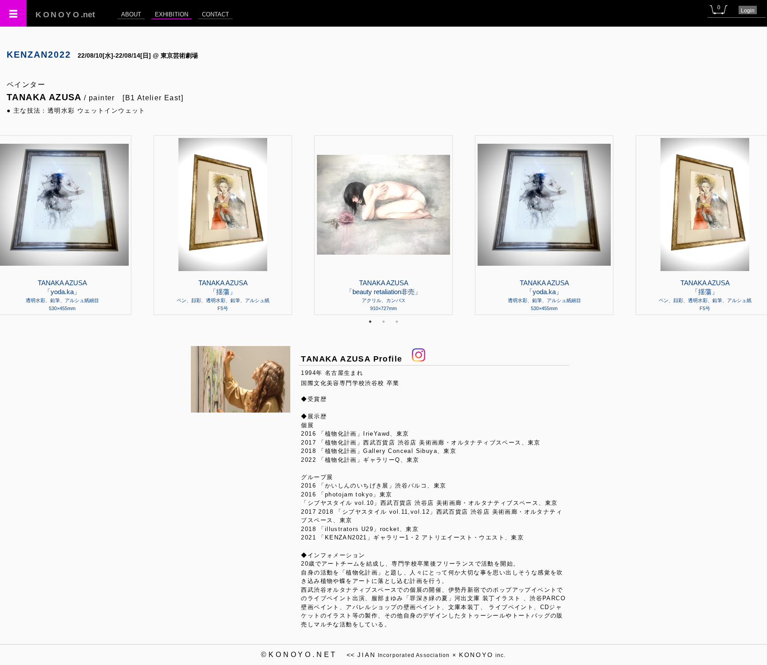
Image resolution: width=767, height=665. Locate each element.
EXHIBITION (171, 14)
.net (65, 14)
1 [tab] (370, 321)
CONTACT (215, 14)
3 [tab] (396, 321)
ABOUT (131, 14)
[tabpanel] (383, 225)
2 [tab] (383, 321)
